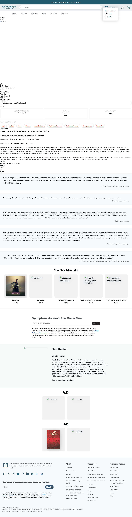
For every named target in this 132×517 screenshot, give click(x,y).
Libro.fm (27, 126)
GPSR (112, 496)
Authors (24, 14)
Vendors (90, 494)
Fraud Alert (113, 490)
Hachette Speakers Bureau (96, 481)
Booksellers (91, 501)
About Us (64, 14)
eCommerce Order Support (96, 477)
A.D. (1, 167)
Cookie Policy (114, 474)
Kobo (19, 126)
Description (4, 128)
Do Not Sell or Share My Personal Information (117, 482)
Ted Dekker (6, 86)
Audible (11, 126)
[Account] (122, 7)
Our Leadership (71, 471)
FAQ (89, 491)
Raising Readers (93, 497)
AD (1, 169)
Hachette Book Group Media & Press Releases (75, 494)
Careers (90, 484)
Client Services (92, 471)
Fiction (2, 163)
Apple (3, 126)
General (17, 163)
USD (110, 13)
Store (44, 14)
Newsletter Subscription (74, 477)
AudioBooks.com (40, 126)
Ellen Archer (10, 88)
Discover (34, 14)
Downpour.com (87, 126)
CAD (110, 17)
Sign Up (96, 323)
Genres (13, 14)
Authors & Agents (93, 467)
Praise (2, 171)
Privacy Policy (114, 471)
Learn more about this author (63, 380)
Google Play (99, 126)
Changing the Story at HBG (74, 486)
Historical (10, 163)
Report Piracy (114, 486)
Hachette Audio (5, 96)
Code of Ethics (114, 477)
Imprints (54, 14)
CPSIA (112, 493)
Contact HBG (92, 487)
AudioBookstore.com (72, 126)
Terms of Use (114, 467)
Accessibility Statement (73, 490)
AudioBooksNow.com (55, 126)
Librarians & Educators (95, 474)
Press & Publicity (71, 498)
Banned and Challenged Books (73, 482)
